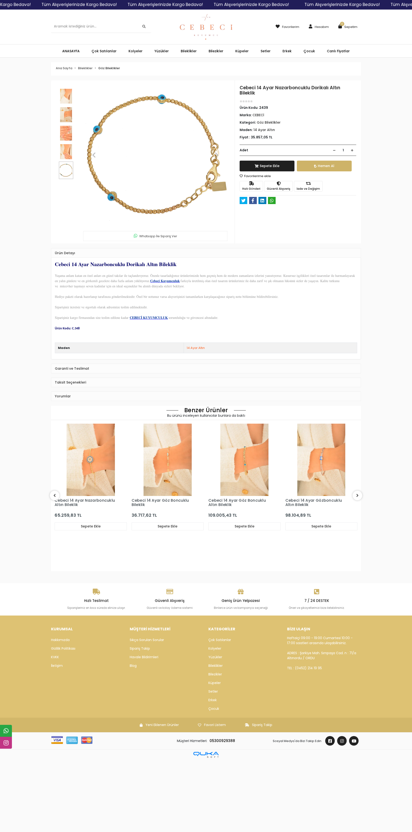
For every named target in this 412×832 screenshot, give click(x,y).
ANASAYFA (71, 51)
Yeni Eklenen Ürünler (162, 724)
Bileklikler (215, 665)
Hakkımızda (60, 639)
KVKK (55, 657)
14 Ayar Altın (196, 348)
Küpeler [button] (242, 51)
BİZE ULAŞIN (298, 629)
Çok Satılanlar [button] (104, 51)
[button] (317, 27)
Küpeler (214, 682)
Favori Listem (215, 724)
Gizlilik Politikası (63, 648)
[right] (357, 495)
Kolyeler (214, 648)
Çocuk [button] (309, 51)
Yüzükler (215, 657)
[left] (54, 495)
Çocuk (213, 708)
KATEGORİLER (221, 629)
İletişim (57, 665)
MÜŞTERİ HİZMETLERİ (150, 629)
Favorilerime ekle (257, 176)
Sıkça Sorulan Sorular (147, 639)
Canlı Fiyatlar (338, 51)
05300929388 (222, 740)
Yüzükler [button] (161, 51)
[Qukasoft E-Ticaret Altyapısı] (206, 755)
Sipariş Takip (140, 648)
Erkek (212, 700)
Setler (213, 691)
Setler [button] (266, 51)
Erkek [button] (287, 51)
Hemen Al (326, 165)
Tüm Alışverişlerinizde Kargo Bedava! (79, 4)
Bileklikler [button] (189, 51)
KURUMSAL (62, 629)
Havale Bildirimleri (144, 657)
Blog (133, 665)
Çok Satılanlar (219, 639)
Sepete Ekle (269, 165)
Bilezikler (215, 674)
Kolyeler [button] (136, 51)
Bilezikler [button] (216, 51)
